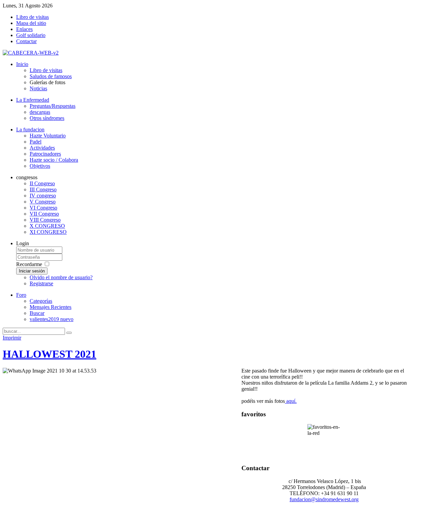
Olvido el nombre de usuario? (61, 277)
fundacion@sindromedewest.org (324, 499)
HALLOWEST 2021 (49, 354)
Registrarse (41, 283)
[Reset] (69, 333)
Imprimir (12, 338)
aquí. (291, 401)
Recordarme (29, 264)
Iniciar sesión (32, 271)
